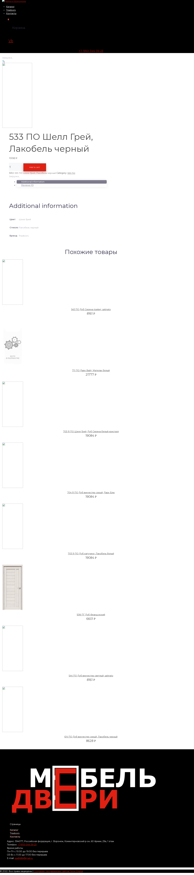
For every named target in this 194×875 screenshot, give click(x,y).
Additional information (33, 181)
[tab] (62, 181)
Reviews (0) (27, 185)
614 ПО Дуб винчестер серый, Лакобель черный (90, 736)
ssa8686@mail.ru (24, 858)
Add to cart (34, 167)
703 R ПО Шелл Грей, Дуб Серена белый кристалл (91, 431)
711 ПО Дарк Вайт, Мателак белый (91, 370)
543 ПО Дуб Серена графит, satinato (91, 309)
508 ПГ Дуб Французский (91, 614)
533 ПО (71, 173)
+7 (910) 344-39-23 (91, 51)
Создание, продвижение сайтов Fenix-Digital (58, 871)
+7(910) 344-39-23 (27, 844)
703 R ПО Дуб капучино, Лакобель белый (91, 553)
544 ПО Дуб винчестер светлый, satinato (91, 675)
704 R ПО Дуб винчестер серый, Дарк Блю (91, 492)
